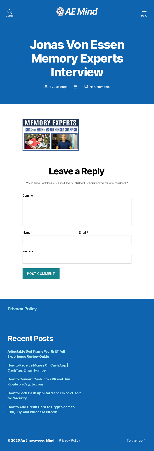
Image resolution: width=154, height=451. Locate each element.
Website (28, 251)
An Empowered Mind (37, 440)
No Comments (99, 87)
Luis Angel (61, 87)
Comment (30, 195)
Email (83, 232)
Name (28, 232)
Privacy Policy (22, 308)
